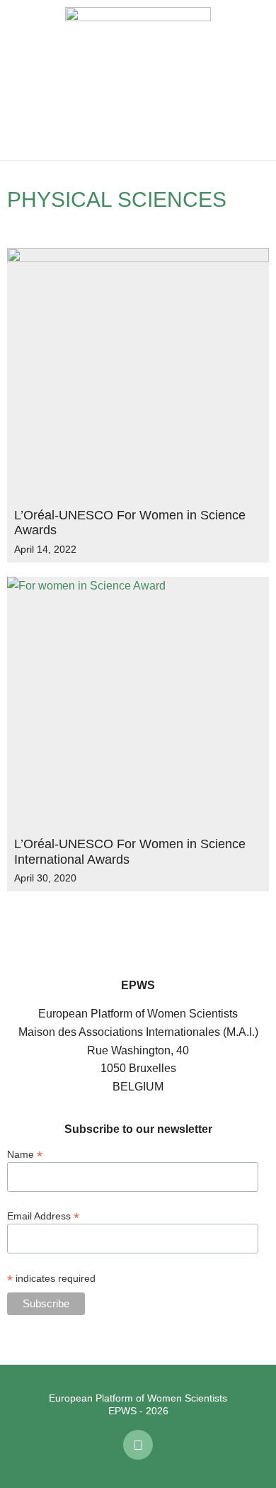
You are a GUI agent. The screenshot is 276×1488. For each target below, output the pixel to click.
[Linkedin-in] (138, 1445)
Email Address (43, 1216)
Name (24, 1154)
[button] (21, 80)
